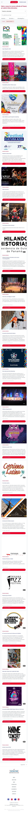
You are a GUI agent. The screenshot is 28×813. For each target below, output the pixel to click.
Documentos (14, 789)
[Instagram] (12, 799)
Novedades (14, 786)
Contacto (14, 793)
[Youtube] (15, 799)
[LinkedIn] (18, 799)
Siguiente (23, 764)
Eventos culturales (10, 21)
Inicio (14, 777)
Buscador (14, 791)
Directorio (14, 779)
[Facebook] (8, 799)
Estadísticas (14, 784)
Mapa (14, 782)
